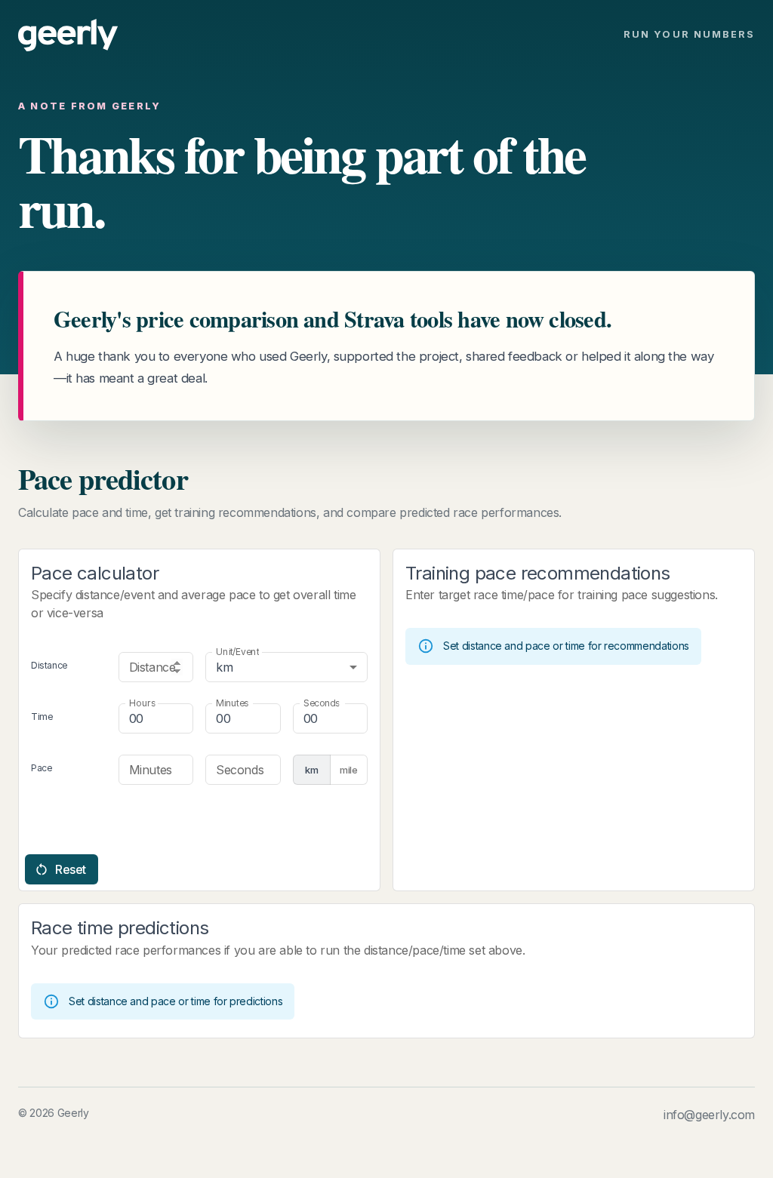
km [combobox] (224, 667)
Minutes (232, 703)
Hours (142, 703)
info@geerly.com (709, 1114)
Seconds (321, 703)
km (311, 770)
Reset (70, 869)
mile (349, 770)
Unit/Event (237, 651)
